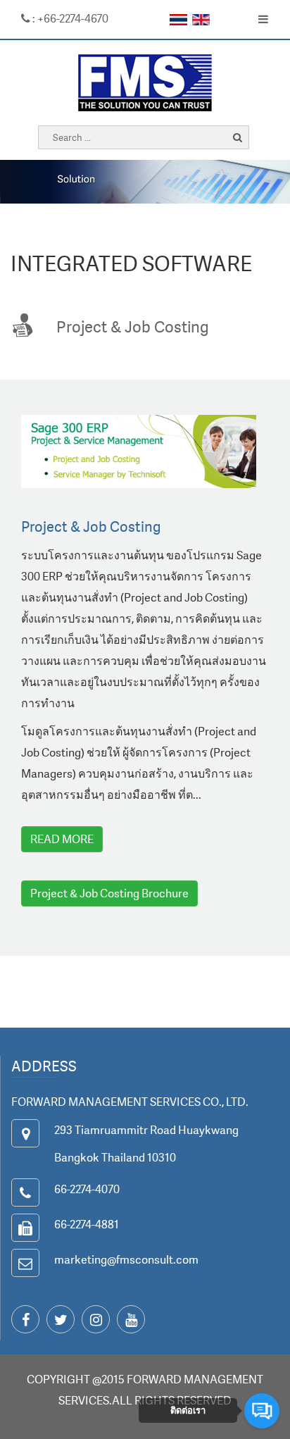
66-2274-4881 (86, 1224)
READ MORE (62, 839)
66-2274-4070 (87, 1189)
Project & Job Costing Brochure (109, 893)
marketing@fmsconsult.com (126, 1259)
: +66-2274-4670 (69, 18)
